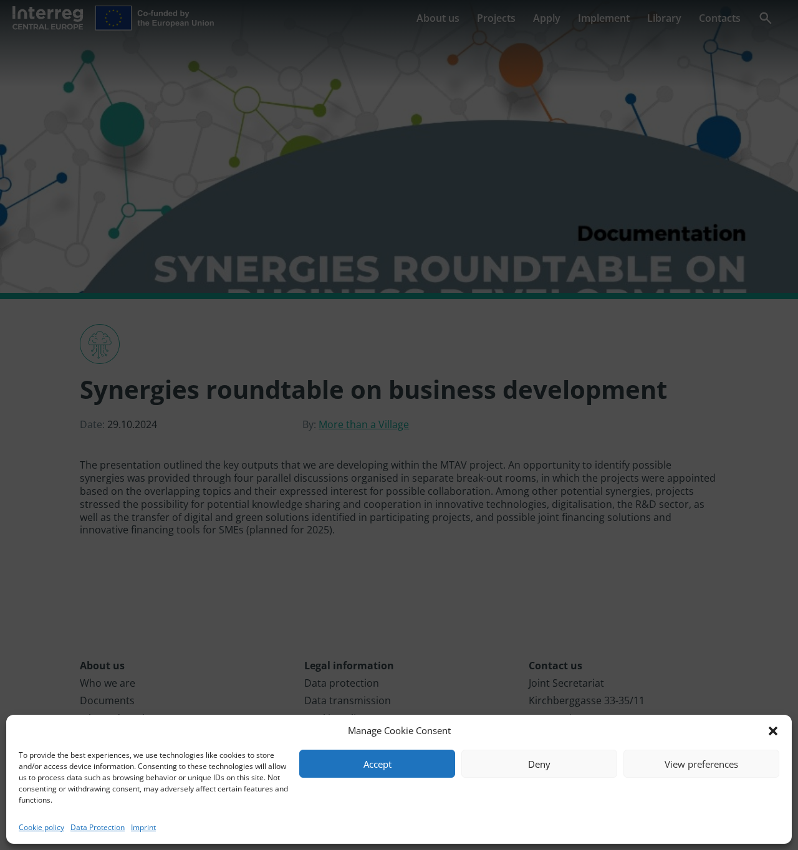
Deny (539, 764)
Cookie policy (41, 827)
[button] (773, 731)
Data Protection (97, 827)
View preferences (701, 764)
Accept (377, 764)
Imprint (143, 827)
